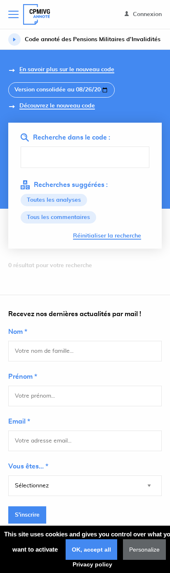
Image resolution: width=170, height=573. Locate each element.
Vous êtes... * (28, 466)
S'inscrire (27, 515)
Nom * (17, 331)
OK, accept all (91, 549)
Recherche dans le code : (71, 137)
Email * (19, 421)
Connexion (146, 14)
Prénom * (22, 376)
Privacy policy (92, 564)
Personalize (144, 549)
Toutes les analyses (54, 200)
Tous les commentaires (58, 217)
